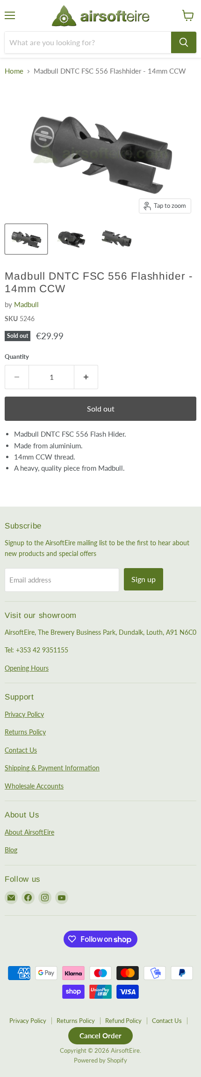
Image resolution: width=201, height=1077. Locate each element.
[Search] (183, 42)
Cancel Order (100, 1035)
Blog (11, 850)
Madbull (26, 304)
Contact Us (21, 750)
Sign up (143, 579)
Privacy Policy (24, 714)
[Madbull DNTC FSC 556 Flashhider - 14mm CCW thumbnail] (26, 239)
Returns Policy (25, 732)
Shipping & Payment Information (52, 768)
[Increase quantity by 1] (86, 377)
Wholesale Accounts (34, 786)
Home (14, 71)
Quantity (17, 356)
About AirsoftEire (29, 832)
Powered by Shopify (100, 1060)
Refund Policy (123, 1020)
